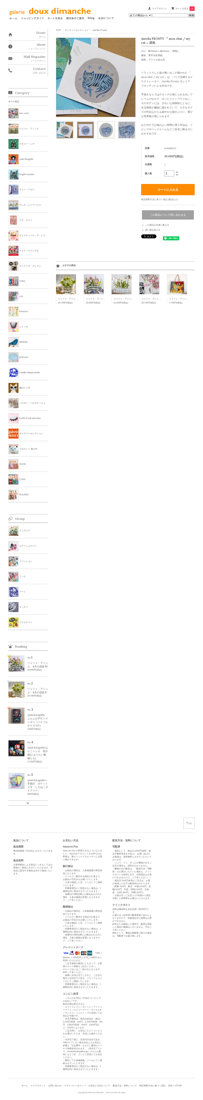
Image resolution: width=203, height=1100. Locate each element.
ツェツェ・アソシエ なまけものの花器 (160, 299)
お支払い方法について (99, 1085)
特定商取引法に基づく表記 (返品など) (159, 199)
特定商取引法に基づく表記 (152, 1085)
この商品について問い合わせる (168, 214)
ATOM (178, 1085)
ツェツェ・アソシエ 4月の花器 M (103, 299)
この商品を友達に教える (157, 225)
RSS (170, 1085)
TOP (58, 30)
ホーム (24, 1085)
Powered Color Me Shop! (115, 1092)
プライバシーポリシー (75, 1085)
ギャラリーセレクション (77, 30)
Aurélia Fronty (100, 30)
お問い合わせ (54, 1085)
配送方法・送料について (125, 1085)
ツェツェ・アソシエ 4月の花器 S (75, 299)
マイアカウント (159, 8)
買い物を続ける (152, 229)
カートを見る (184, 8)
